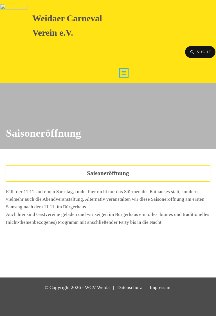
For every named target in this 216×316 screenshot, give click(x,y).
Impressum (161, 287)
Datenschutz (129, 287)
